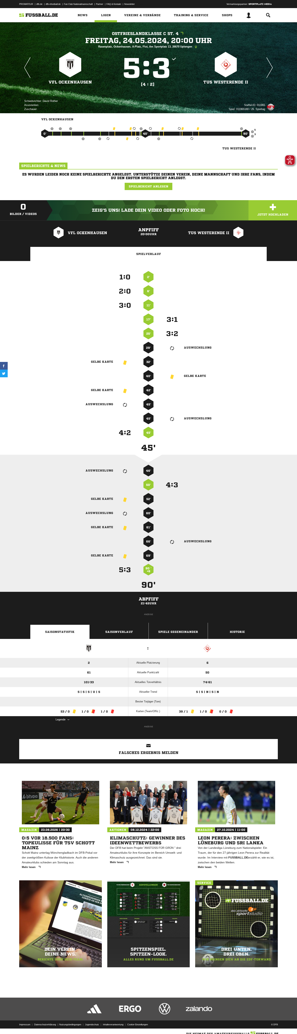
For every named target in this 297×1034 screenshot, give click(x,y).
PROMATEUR (26, 4)
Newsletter (129, 4)
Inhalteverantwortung (113, 1024)
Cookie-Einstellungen (137, 1024)
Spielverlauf (148, 254)
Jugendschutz (92, 1024)
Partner (99, 4)
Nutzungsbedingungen (70, 1024)
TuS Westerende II (225, 82)
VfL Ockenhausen (70, 82)
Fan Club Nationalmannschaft (78, 4)
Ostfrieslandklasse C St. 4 (145, 34)
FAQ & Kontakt (113, 4)
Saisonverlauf (119, 631)
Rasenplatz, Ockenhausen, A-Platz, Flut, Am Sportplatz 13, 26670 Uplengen (145, 46)
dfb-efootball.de (53, 4)
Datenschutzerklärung (45, 1024)
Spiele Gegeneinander (178, 631)
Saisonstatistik (60, 631)
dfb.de (39, 4)
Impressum (24, 1024)
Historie (237, 631)
